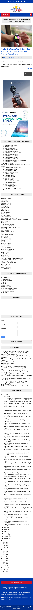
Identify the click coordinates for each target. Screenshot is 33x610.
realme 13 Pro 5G (5, 221)
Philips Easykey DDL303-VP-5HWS (10, 178)
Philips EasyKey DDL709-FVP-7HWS (11, 188)
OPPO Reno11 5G (6, 243)
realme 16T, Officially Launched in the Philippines (17, 400)
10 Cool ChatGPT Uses (7, 363)
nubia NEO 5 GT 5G (6, 204)
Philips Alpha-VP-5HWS (7, 187)
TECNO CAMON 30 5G (7, 234)
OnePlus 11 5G (5, 252)
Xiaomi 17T (4, 200)
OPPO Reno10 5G (6, 251)
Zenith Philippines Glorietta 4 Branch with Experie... (18, 474)
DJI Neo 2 (3, 282)
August (6, 396)
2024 (4, 542)
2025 (4, 540)
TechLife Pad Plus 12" (7, 286)
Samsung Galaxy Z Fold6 (8, 224)
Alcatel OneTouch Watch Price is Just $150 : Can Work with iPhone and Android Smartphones (15, 51)
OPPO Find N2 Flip (6, 384)
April (5, 533)
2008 (4, 571)
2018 (4, 553)
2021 (4, 547)
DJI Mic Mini (4, 292)
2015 (4, 558)
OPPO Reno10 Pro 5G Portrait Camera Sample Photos (16, 385)
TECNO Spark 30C (6, 216)
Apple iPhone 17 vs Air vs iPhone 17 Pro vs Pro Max (15, 351)
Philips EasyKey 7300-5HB (8, 176)
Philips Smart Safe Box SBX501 (9, 145)
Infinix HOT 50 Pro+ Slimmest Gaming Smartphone (14, 219)
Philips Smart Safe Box (7, 173)
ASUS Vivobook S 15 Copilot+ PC (10, 288)
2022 (4, 545)
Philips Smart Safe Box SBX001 (9, 169)
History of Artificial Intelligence (9, 362)
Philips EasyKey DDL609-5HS (9, 161)
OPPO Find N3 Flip (6, 248)
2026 (4, 394)
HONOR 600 (4, 201)
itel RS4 (3, 233)
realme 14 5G (4, 213)
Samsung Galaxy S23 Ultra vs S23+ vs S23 (12, 383)
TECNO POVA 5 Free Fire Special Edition (12, 260)
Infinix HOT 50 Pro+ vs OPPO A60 (10, 218)
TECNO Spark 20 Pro (7, 261)
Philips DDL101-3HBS (7, 179)
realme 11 (3, 266)
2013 (4, 562)
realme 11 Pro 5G (5, 264)
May (5, 531)
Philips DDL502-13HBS (7, 146)
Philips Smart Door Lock (7, 175)
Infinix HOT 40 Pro (6, 267)
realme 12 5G (4, 236)
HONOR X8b (4, 242)
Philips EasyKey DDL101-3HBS (9, 155)
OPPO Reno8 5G (5, 255)
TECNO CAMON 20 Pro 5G (8, 263)
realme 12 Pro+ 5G (6, 239)
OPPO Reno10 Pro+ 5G (7, 249)
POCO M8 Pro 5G (5, 206)
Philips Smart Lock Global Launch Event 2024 (13, 160)
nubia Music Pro (5, 210)
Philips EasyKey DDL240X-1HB (9, 158)
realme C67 (4, 246)
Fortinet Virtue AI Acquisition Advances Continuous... (18, 398)
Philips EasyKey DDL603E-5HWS (10, 181)
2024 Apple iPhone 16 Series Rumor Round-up (13, 366)
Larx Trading (4, 190)
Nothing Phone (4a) (6, 203)
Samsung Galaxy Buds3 (7, 291)
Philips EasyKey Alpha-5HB (8, 170)
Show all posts (19, 21)
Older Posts (28, 74)
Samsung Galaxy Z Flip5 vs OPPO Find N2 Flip (14, 381)
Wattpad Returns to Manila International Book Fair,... (18, 401)
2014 (4, 560)
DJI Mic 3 (3, 283)
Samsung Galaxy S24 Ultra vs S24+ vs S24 (12, 374)
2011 (4, 565)
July (5, 527)
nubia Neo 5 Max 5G (6, 198)
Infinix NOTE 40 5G (6, 230)
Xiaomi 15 (3, 209)
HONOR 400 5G (5, 212)
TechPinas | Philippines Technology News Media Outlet (21, 607)
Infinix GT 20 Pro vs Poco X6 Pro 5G (10, 227)
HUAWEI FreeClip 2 (6, 280)
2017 (4, 554)
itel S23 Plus (4, 237)
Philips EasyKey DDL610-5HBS (9, 154)
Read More (29, 68)
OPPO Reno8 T (5, 257)
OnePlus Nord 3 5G (6, 254)
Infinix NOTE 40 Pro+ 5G (7, 231)
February (6, 536)
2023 (4, 544)
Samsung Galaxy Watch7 (7, 289)
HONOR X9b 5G (5, 245)
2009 (4, 569)
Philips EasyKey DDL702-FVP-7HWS (11, 148)
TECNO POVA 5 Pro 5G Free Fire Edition (12, 258)
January (6, 538)
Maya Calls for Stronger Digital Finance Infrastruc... (17, 472)
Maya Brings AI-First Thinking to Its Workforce (16, 476)
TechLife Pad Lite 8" (6, 285)
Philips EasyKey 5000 (7, 163)
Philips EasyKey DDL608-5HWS (10, 172)
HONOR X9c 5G (5, 215)
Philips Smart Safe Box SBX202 (9, 157)
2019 (4, 551)
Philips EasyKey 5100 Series (9, 182)
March (6, 535)
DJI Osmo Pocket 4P (6, 277)
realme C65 (4, 228)
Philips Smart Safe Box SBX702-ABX (11, 167)
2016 (4, 556)
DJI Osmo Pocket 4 (6, 279)
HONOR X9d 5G (5, 207)
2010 (4, 567)
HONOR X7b (4, 240)
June (5, 529)
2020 (4, 549)
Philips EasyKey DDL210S (8, 184)
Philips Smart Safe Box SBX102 (9, 149)
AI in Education (5, 365)
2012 (4, 564)
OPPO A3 (3, 222)
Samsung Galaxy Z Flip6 (7, 225)
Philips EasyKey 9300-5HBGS (9, 185)
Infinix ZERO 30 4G (6, 269)
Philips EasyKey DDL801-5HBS (9, 151)
